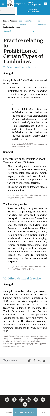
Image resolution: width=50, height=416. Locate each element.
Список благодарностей (34, 3)
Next (43, 412)
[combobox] (4, 31)
